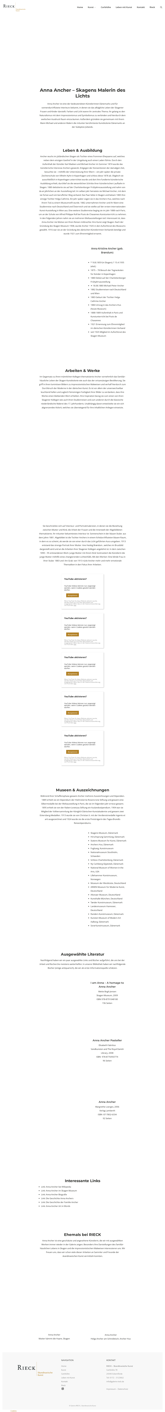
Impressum (111, 1389)
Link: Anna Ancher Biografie (54, 1194)
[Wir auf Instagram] (82, 1390)
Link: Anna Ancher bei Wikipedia (56, 1186)
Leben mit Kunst (68, 1377)
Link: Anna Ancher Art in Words (55, 1206)
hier (75, 605)
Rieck (63, 1385)
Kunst (63, 1370)
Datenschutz (123, 1389)
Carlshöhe (65, 1374)
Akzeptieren (72, 595)
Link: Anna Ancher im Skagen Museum (59, 1190)
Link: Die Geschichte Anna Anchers (57, 1198)
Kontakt (64, 1381)
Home (63, 1366)
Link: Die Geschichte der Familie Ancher (59, 1202)
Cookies (14, 1411)
